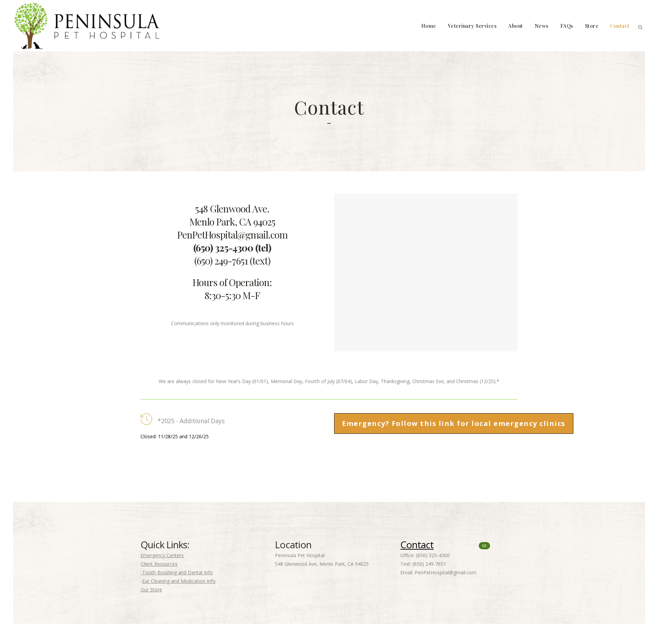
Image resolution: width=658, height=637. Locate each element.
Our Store (151, 589)
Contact (417, 544)
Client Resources (159, 564)
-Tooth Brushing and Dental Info (177, 572)
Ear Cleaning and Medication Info (179, 581)
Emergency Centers (162, 555)
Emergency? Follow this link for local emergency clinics (453, 423)
